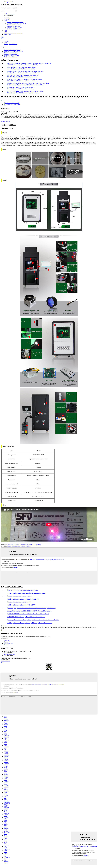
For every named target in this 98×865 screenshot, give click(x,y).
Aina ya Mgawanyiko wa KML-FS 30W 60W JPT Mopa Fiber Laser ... (29, 611)
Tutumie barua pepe (5, 121)
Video (5, 30)
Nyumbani (6, 17)
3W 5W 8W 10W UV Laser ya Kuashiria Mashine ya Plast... (26, 617)
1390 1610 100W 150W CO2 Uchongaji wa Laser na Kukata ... (22, 80)
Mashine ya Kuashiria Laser (13, 24)
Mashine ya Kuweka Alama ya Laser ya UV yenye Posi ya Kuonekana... (29, 623)
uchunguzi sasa (4, 638)
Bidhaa (5, 20)
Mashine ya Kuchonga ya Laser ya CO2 (16, 23)
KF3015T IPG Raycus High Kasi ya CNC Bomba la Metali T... (22, 64)
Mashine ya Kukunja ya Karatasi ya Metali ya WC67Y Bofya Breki (24, 544)
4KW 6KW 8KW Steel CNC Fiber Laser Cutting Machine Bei (22, 76)
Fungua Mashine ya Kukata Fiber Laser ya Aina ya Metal (21, 68)
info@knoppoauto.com (9, 654)
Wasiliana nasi (7, 34)
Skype (2, 662)
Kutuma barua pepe (5, 661)
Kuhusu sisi (6, 19)
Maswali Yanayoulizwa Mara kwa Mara (13, 33)
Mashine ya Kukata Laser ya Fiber (15, 22)
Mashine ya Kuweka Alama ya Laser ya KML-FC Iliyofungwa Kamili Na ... (25, 84)
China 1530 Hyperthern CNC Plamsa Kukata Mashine (20, 88)
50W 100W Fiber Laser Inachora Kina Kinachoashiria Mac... (26, 593)
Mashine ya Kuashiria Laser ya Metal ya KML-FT (19, 546)
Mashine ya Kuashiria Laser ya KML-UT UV (21, 605)
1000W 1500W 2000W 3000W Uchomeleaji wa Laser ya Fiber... (22, 92)
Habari (5, 31)
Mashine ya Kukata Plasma (13, 26)
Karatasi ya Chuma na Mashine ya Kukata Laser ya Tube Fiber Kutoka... (24, 72)
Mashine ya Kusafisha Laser (13, 29)
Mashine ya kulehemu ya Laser (14, 27)
